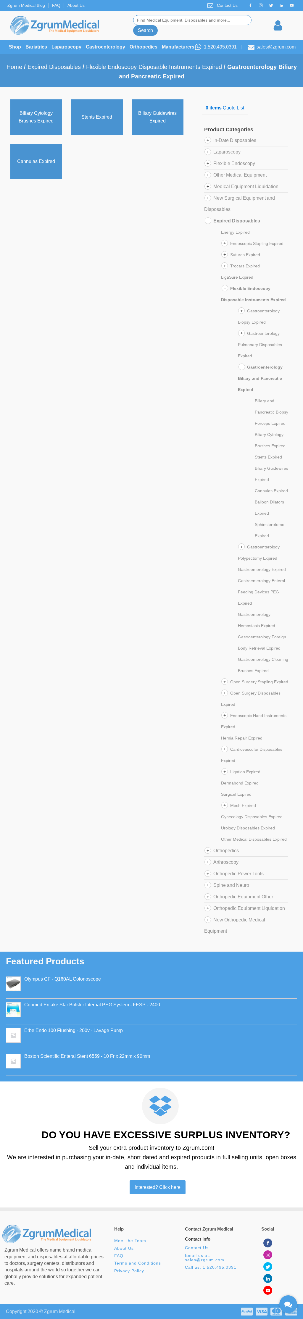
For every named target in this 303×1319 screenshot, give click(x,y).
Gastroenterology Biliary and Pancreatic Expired (260, 378)
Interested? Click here (157, 1187)
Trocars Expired (245, 266)
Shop (15, 46)
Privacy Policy (129, 1271)
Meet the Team (131, 1241)
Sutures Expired (245, 254)
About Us (76, 5)
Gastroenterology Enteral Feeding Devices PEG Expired (261, 592)
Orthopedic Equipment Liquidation (249, 908)
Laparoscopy (66, 46)
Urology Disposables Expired (248, 828)
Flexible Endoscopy (234, 163)
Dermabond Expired (240, 783)
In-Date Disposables (234, 140)
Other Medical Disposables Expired (254, 839)
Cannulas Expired (271, 490)
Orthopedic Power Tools (238, 873)
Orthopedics (143, 46)
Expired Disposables (54, 67)
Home (14, 67)
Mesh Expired (243, 805)
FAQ (56, 5)
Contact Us (227, 5)
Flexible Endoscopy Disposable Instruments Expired (154, 67)
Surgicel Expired (236, 794)
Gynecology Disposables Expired (252, 816)
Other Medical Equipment (240, 174)
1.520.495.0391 (220, 46)
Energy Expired (235, 232)
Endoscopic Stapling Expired (256, 243)
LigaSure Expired (237, 277)
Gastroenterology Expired (262, 569)
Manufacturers (178, 46)
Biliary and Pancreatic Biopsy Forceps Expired (271, 412)
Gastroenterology (105, 46)
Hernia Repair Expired (241, 738)
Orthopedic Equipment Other (243, 896)
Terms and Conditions (137, 1263)
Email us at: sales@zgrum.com (204, 1257)
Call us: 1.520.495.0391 (210, 1267)
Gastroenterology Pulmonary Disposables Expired (260, 344)
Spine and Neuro (231, 885)
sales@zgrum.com (276, 46)
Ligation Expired (245, 771)
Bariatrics (36, 46)
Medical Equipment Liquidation (245, 186)
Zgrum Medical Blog (26, 5)
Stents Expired (268, 457)
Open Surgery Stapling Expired (259, 681)
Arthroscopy (225, 862)
